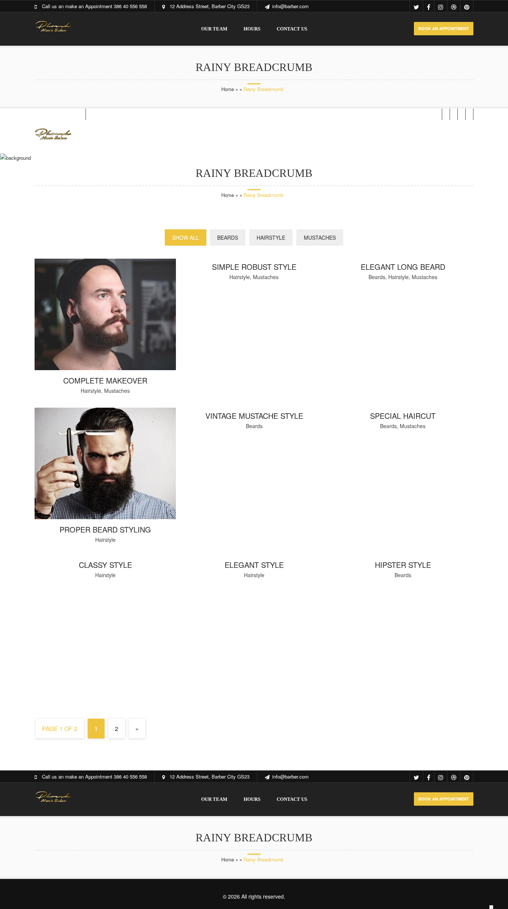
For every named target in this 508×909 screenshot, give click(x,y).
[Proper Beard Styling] (105, 517)
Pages (308, 136)
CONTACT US (292, 29)
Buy (378, 136)
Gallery (199, 136)
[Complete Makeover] (105, 368)
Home (227, 89)
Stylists (239, 136)
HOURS (252, 29)
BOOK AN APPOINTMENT (443, 28)
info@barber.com (290, 6)
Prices (275, 136)
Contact (344, 136)
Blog (164, 136)
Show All (185, 237)
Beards (227, 237)
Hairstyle (271, 237)
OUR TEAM (214, 29)
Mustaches (320, 237)
